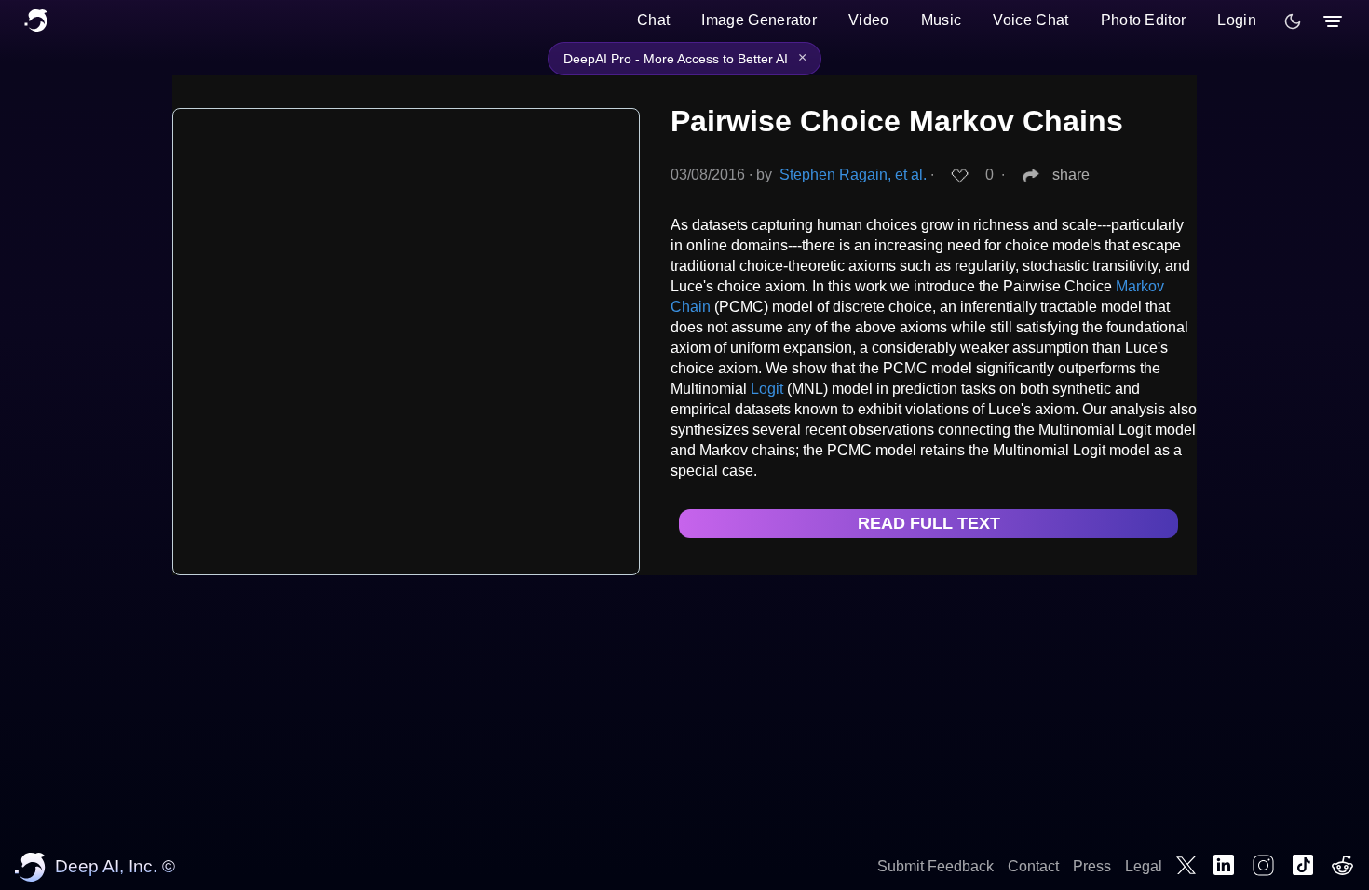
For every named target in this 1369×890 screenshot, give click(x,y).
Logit (767, 389)
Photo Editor (1143, 20)
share (1071, 174)
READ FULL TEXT (929, 523)
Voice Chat (1030, 20)
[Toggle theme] (1293, 21)
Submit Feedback (935, 866)
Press (1092, 866)
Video (868, 20)
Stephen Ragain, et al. (853, 174)
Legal (1143, 866)
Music (941, 20)
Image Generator (759, 20)
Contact (1033, 866)
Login (1236, 20)
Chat (653, 20)
